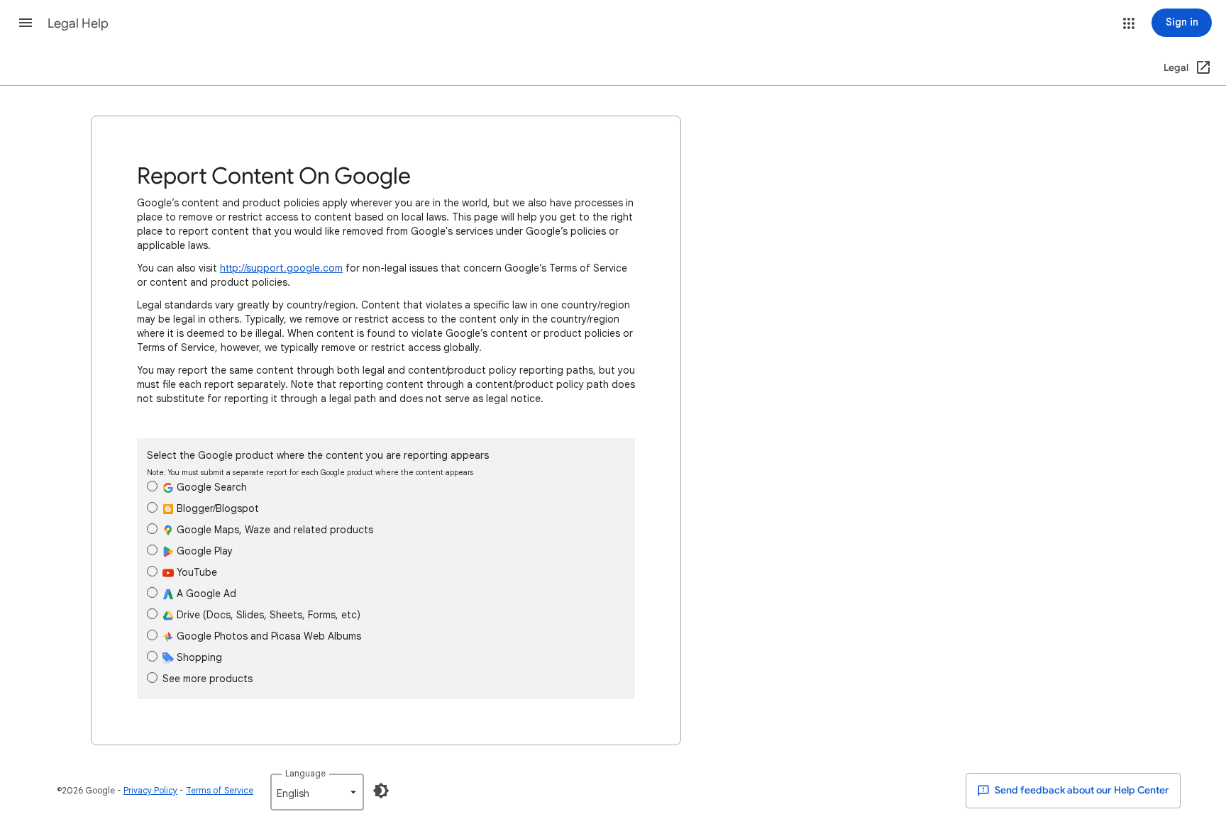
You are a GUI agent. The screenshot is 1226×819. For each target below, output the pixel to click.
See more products (207, 678)
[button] (26, 23)
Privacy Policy (150, 790)
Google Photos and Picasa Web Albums (267, 636)
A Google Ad (205, 593)
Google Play (203, 551)
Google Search (210, 487)
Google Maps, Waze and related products (273, 529)
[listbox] (317, 792)
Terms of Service (219, 790)
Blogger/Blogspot (216, 508)
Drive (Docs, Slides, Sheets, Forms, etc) (267, 614)
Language (305, 773)
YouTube (195, 572)
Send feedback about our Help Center (1081, 790)
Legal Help (78, 23)
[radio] (152, 486)
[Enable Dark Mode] (381, 791)
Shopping (198, 657)
